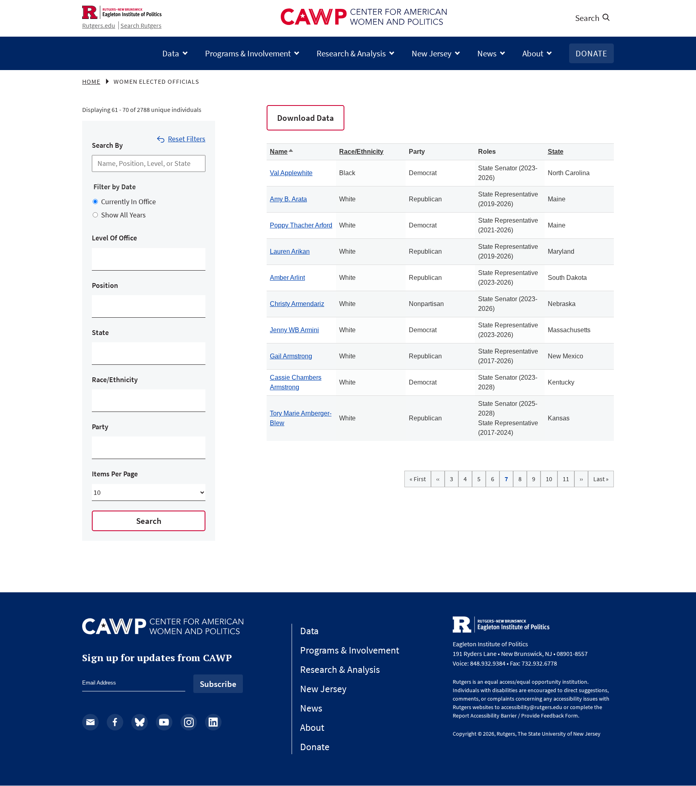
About (532, 53)
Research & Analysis (351, 53)
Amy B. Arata (288, 199)
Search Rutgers (141, 25)
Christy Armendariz (297, 303)
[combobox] (99, 259)
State (100, 332)
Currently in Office (128, 201)
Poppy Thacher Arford (301, 225)
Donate (591, 53)
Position (105, 285)
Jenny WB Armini (294, 330)
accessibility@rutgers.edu (531, 707)
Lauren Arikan (290, 251)
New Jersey (432, 53)
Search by (107, 145)
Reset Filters (186, 138)
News (487, 53)
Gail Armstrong (291, 356)
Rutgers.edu (98, 25)
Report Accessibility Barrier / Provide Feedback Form (515, 715)
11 (568, 479)
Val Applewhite (291, 173)
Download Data (305, 117)
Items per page (115, 473)
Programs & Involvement (248, 53)
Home (91, 81)
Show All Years (123, 214)
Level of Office (114, 237)
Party (100, 426)
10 (551, 479)
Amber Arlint (287, 277)
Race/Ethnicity (115, 379)
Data (170, 53)
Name (282, 151)
